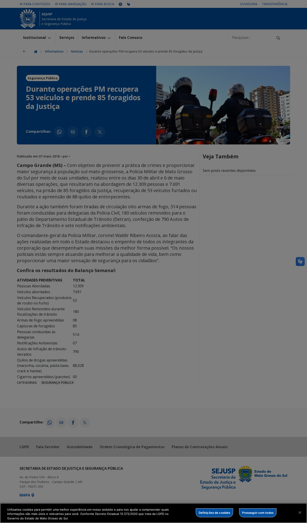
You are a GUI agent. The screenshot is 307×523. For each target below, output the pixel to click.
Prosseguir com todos (258, 512)
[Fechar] (300, 512)
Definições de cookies (214, 512)
